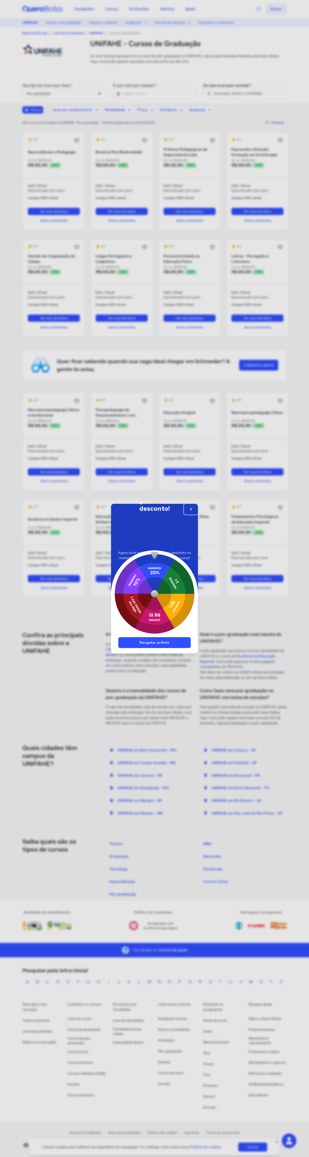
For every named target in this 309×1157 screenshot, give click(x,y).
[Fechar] (191, 509)
